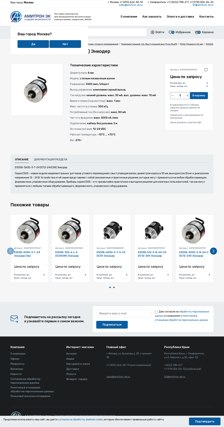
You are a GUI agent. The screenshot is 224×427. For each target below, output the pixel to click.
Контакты (206, 16)
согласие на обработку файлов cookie (80, 419)
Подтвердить (205, 421)
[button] (110, 287)
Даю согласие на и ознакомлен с (182, 316)
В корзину (198, 95)
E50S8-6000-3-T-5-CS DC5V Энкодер (111, 254)
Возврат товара (76, 379)
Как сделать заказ (78, 363)
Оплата (71, 374)
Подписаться (112, 324)
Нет (65, 44)
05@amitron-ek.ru (203, 5)
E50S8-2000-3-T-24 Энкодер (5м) (27, 254)
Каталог (71, 353)
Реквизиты (17, 363)
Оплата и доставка (180, 16)
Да (33, 44)
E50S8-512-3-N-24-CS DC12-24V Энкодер (152, 254)
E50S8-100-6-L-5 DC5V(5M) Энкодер (67, 254)
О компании (129, 16)
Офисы (14, 358)
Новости (16, 374)
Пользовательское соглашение (30, 396)
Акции (70, 358)
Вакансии (16, 369)
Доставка (72, 369)
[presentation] (10, 251)
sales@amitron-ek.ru (131, 5)
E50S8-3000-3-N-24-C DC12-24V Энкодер (194, 254)
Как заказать (152, 16)
